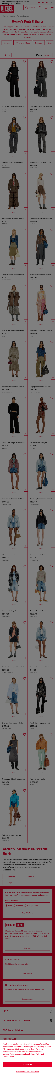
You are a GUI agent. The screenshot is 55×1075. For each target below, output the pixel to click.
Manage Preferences (11, 1054)
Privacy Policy (34, 1054)
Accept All (27, 1065)
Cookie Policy (8, 1057)
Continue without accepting (27, 1071)
